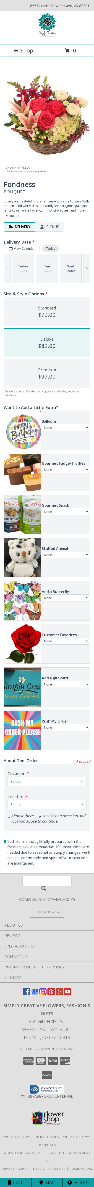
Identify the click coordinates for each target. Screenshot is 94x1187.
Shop (26, 50)
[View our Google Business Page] (34, 993)
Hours (80, 1183)
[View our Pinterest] (51, 993)
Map (49, 1183)
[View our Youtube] (67, 993)
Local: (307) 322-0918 (47, 1037)
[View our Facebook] (26, 993)
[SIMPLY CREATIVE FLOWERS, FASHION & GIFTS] (47, 38)
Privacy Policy (14, 1169)
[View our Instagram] (43, 993)
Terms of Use (81, 1169)
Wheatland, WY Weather (25, 1153)
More (10, 216)
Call (17, 1183)
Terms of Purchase (48, 1169)
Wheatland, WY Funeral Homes (31, 1137)
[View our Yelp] (59, 993)
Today (50, 248)
